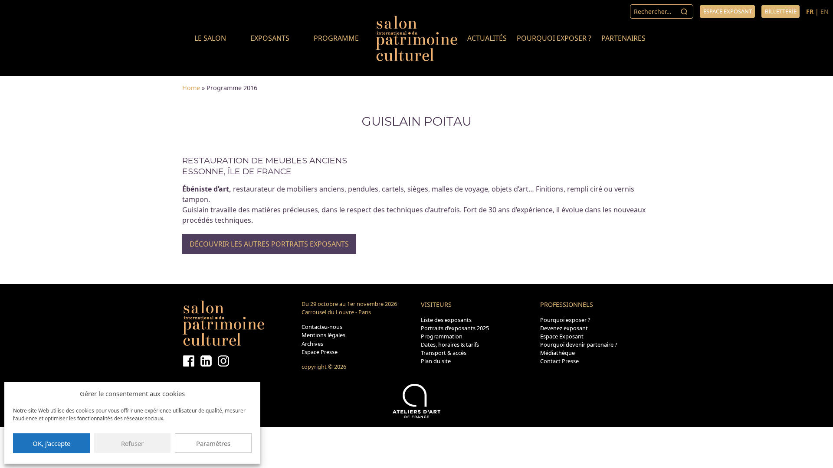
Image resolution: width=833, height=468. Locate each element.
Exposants (269, 38)
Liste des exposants (446, 320)
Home (191, 88)
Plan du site (436, 361)
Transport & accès (443, 353)
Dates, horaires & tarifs (450, 344)
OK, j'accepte (51, 443)
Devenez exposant (564, 328)
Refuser (132, 443)
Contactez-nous (322, 327)
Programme (336, 38)
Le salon (210, 38)
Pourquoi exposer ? (554, 38)
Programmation (441, 336)
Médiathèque (557, 353)
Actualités (487, 38)
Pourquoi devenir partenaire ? (578, 344)
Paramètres (213, 443)
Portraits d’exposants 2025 (455, 328)
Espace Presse (320, 352)
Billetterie (781, 11)
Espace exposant (727, 11)
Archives (312, 344)
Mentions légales (323, 335)
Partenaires (623, 38)
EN (824, 11)
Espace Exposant (562, 336)
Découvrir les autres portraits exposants (269, 244)
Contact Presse (559, 361)
